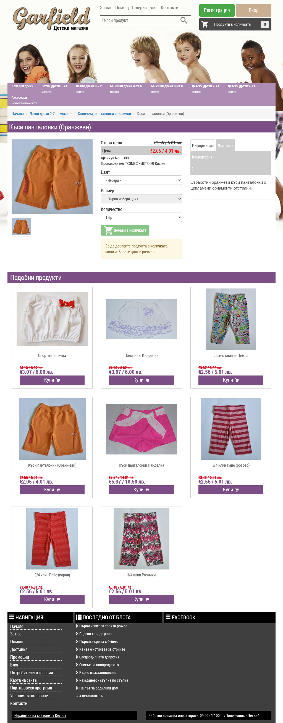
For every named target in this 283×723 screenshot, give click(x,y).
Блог (154, 7)
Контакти (169, 7)
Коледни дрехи (22, 85)
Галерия (139, 7)
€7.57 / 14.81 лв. (121, 477)
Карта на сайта (23, 680)
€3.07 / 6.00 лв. (36, 372)
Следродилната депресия (98, 657)
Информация (203, 145)
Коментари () (202, 163)
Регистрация (217, 10)
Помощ (122, 7)
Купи (50, 379)
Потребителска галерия (31, 673)
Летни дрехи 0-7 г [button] (54, 88)
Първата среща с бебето (98, 641)
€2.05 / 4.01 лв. (36, 481)
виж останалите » (89, 695)
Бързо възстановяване (97, 672)
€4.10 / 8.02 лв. (31, 367)
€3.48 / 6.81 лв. (210, 477)
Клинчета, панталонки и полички (104, 113)
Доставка (226, 145)
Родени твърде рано (95, 633)
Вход (254, 10)
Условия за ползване (29, 696)
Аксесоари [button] (24, 100)
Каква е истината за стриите (101, 649)
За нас (106, 7)
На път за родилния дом (98, 688)
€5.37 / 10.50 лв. (127, 481)
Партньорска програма (31, 688)
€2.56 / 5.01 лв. (215, 372)
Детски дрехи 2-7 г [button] (205, 88)
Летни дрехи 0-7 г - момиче (51, 113)
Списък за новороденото (98, 664)
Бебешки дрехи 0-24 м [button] (126, 88)
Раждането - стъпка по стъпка (103, 680)
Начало (18, 113)
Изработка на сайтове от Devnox (40, 715)
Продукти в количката (240, 24)
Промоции (19, 657)
